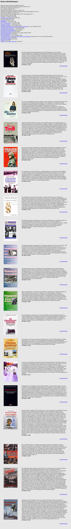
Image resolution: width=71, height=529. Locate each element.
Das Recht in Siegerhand (6, 39)
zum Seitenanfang (63, 66)
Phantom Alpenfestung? (6, 34)
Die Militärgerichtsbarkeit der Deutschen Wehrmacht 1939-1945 (15, 26)
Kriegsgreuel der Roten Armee (7, 31)
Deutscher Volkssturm (5, 25)
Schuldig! (3, 40)
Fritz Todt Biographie (5, 35)
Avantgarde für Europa (6, 37)
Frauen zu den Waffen (5, 24)
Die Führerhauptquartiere (6, 32)
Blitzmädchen (4, 21)
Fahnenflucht (3, 20)
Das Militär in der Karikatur (7, 17)
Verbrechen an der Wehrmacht (7, 29)
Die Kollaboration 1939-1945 (7, 27)
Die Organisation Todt (5, 22)
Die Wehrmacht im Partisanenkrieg (8, 30)
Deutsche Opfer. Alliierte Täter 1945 (9, 41)
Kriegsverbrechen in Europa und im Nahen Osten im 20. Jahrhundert (16, 36)
